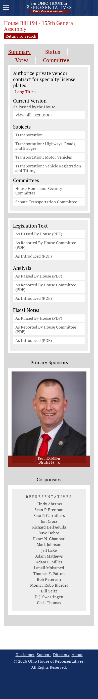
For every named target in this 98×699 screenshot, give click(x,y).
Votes (21, 60)
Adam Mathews (49, 556)
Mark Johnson (49, 544)
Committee (56, 60)
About (77, 654)
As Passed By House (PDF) (38, 234)
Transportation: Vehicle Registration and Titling (48, 168)
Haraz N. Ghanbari (49, 538)
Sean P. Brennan (49, 509)
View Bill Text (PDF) (33, 115)
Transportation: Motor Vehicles (43, 157)
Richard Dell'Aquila (49, 527)
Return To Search (21, 36)
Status (52, 51)
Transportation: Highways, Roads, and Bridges (45, 146)
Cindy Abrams (49, 504)
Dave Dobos (49, 533)
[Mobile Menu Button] (6, 8)
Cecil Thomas (49, 602)
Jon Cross (49, 521)
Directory (61, 654)
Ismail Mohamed (49, 567)
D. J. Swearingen (49, 596)
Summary (19, 51)
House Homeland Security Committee (38, 191)
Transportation (29, 135)
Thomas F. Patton (49, 573)
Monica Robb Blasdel (49, 585)
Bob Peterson (49, 579)
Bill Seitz (49, 591)
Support (44, 654)
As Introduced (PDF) (33, 256)
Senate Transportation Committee (46, 202)
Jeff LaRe (49, 550)
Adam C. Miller (49, 562)
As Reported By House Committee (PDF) (45, 245)
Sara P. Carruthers (49, 515)
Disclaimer (25, 654)
